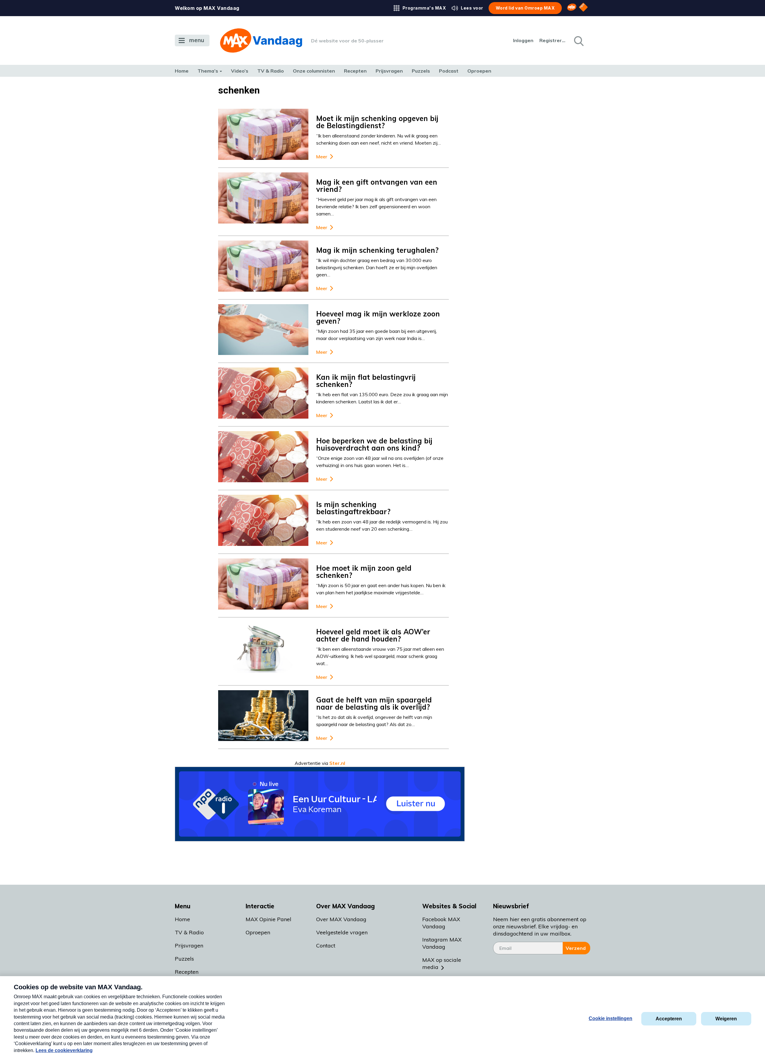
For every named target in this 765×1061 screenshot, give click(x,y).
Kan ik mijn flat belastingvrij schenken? (366, 381)
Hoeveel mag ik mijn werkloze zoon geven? (378, 317)
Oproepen (479, 71)
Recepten (355, 71)
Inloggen (523, 40)
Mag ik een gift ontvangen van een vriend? (376, 185)
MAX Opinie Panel (268, 919)
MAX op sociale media (441, 963)
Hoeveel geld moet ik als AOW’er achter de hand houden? (373, 635)
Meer (321, 157)
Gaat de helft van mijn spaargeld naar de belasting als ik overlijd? (374, 703)
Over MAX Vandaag (341, 919)
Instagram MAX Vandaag (442, 943)
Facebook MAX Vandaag (441, 923)
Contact (325, 945)
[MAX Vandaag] (261, 40)
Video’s (239, 71)
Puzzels (421, 71)
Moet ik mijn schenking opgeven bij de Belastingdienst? (377, 122)
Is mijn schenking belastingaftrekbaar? (353, 508)
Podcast (448, 71)
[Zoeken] (578, 41)
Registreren (552, 40)
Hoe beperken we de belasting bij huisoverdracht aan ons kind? (374, 444)
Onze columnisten (314, 71)
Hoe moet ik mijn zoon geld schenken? (363, 572)
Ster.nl (337, 763)
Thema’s (208, 71)
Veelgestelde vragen (342, 932)
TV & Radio (270, 71)
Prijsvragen (389, 71)
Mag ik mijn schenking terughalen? (377, 250)
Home (182, 71)
